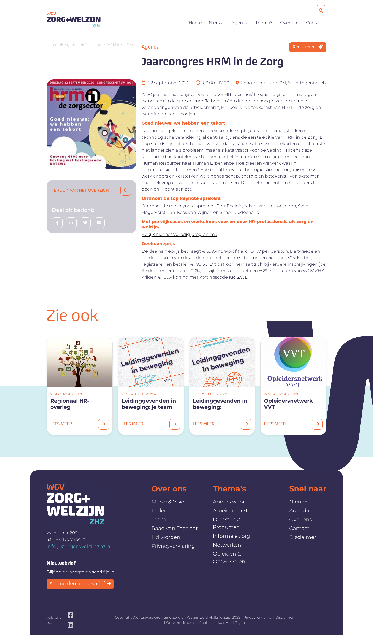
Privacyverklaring (173, 546)
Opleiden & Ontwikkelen (229, 558)
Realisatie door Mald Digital (222, 623)
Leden (160, 510)
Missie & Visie (168, 501)
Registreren (305, 47)
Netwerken (227, 545)
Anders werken (232, 501)
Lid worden (166, 537)
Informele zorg (231, 536)
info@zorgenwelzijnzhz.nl (79, 546)
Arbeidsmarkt (230, 510)
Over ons (289, 22)
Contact (314, 22)
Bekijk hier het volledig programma (179, 234)
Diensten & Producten (227, 523)
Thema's (264, 22)
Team (159, 519)
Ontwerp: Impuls (181, 623)
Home (195, 22)
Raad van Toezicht (175, 528)
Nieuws (216, 22)
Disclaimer (302, 537)
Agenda (239, 22)
